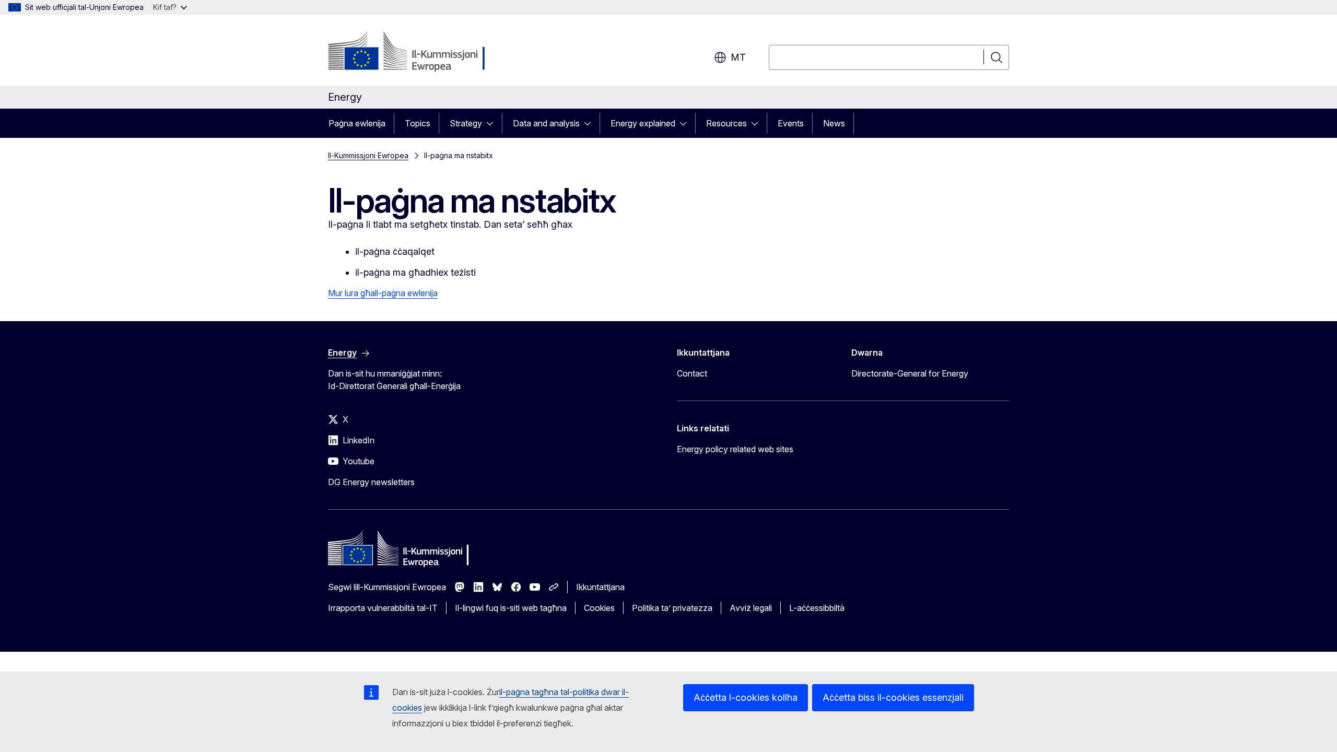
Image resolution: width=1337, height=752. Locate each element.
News (834, 123)
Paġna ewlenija (357, 123)
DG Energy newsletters (371, 482)
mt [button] (738, 57)
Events (791, 123)
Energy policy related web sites (735, 449)
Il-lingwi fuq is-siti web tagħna (511, 608)
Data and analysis (546, 123)
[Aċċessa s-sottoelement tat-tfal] (493, 123)
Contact (692, 373)
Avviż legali (751, 608)
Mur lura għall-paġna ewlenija (383, 293)
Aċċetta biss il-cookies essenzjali (893, 697)
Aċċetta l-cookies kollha (745, 697)
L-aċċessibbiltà (817, 608)
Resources (726, 123)
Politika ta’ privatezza (672, 608)
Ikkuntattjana (600, 587)
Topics (417, 123)
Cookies (599, 608)
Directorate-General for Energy (909, 373)
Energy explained (643, 123)
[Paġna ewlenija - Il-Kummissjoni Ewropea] (412, 52)
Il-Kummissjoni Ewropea (368, 155)
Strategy (466, 123)
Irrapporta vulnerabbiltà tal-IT (383, 608)
